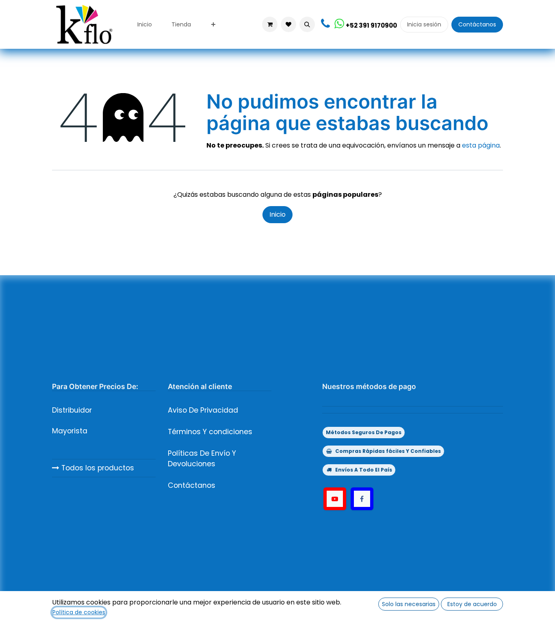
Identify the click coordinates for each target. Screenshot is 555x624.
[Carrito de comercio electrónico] (270, 24)
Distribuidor (72, 410)
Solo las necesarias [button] (409, 604)
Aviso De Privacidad (203, 410)
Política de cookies (78, 612)
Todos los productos (96, 468)
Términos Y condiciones (210, 432)
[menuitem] (145, 24)
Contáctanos (477, 24)
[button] (307, 24)
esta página (481, 145)
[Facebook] (362, 498)
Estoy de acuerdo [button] (472, 604)
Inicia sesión (424, 24)
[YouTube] (334, 498)
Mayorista (69, 431)
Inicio (277, 214)
